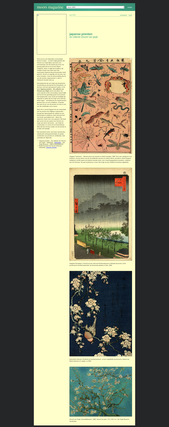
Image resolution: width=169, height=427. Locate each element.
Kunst (130, 15)
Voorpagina (123, 15)
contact (130, 7)
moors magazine (50, 7)
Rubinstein (57, 142)
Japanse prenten (51, 147)
